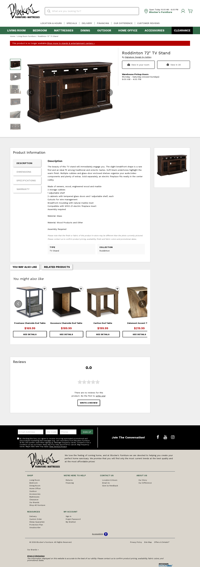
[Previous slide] (18, 303)
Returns (69, 480)
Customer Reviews (148, 23)
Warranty (23, 189)
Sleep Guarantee (37, 522)
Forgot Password (73, 519)
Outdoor (104, 30)
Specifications (26, 180)
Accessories (154, 30)
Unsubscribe (34, 527)
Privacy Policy (136, 542)
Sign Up (87, 432)
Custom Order (35, 519)
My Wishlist (71, 522)
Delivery (87, 23)
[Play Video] (15, 76)
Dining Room (34, 486)
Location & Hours (51, 23)
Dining (85, 30)
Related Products (57, 267)
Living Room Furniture (26, 36)
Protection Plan (36, 525)
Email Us (106, 483)
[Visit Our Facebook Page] (158, 437)
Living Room (16, 30)
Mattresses (63, 30)
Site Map (148, 542)
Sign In (68, 516)
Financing (103, 23)
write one (100, 396)
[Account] (183, 11)
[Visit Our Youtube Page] (165, 437)
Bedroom (40, 30)
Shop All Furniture (37, 505)
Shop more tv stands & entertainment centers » (71, 43)
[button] (109, 92)
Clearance (182, 30)
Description (24, 163)
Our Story (143, 480)
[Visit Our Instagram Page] (172, 437)
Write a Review (89, 403)
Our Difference (123, 23)
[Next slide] (142, 303)
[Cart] (190, 11)
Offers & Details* (161, 542)
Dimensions (24, 171)
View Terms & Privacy (58, 447)
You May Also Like (25, 267)
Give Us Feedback (110, 486)
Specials (72, 23)
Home (12, 36)
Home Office (127, 30)
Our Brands (34, 502)
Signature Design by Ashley (138, 57)
